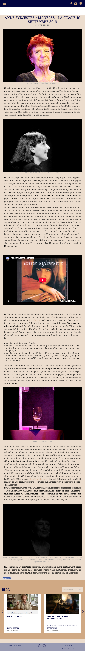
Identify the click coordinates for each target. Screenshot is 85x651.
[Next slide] (82, 611)
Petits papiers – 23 (14, 616)
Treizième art (35, 320)
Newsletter (68, 648)
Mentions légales (17, 646)
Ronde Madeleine (38, 479)
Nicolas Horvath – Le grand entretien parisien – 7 (58, 617)
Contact (68, 646)
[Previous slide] (2, 611)
